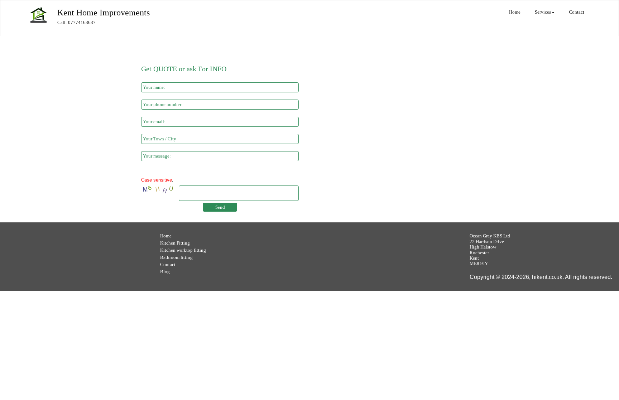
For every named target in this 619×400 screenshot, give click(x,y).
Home (166, 235)
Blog (165, 271)
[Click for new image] (159, 190)
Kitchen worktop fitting (183, 250)
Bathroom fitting (176, 257)
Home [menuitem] (514, 12)
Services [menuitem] (543, 12)
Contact (168, 264)
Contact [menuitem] (576, 12)
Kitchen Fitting (175, 243)
